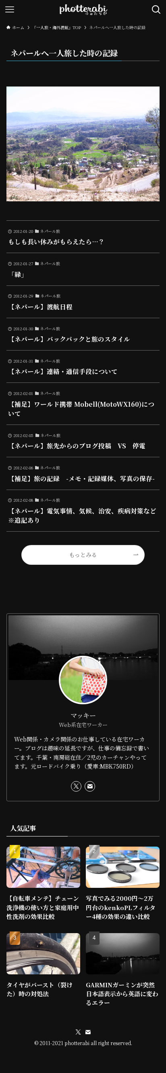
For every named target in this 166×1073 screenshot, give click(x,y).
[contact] (90, 786)
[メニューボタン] (9, 9)
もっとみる (83, 555)
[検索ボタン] (156, 9)
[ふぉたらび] (83, 9)
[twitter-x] (76, 786)
